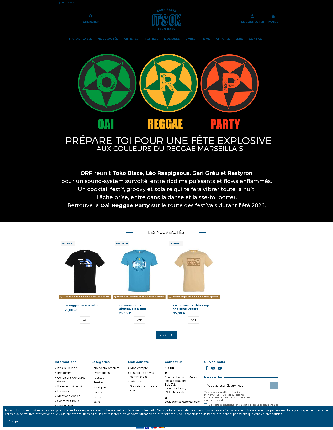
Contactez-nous (68, 401)
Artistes (99, 377)
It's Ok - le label (67, 368)
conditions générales (234, 404)
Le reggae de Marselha (81, 305)
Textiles (98, 382)
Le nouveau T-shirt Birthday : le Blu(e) (133, 307)
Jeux (97, 402)
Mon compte (139, 368)
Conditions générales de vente (71, 379)
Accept (13, 421)
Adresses (136, 381)
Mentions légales (68, 396)
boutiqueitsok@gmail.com (182, 401)
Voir (84, 320)
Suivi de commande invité (143, 388)
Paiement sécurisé (69, 386)
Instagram (64, 373)
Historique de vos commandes (142, 374)
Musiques (100, 387)
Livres (98, 392)
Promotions (102, 373)
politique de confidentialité (264, 404)
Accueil (72, 2)
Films (97, 397)
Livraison (63, 391)
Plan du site (65, 405)
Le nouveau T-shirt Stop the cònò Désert (191, 307)
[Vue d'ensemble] (106, 247)
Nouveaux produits (106, 368)
